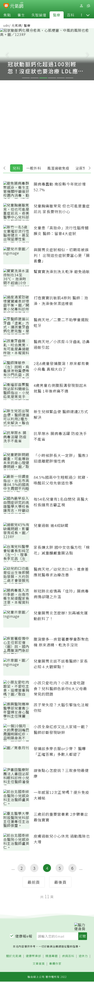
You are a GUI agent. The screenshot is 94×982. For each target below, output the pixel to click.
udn (6, 25)
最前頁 (34, 882)
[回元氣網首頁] (16, 5)
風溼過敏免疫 (58, 168)
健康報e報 (23, 936)
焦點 (7, 15)
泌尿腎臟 (83, 168)
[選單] (88, 6)
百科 (70, 15)
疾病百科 (68, 956)
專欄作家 (55, 963)
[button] (88, 15)
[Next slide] (87, 54)
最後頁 (60, 882)
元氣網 (16, 25)
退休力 (83, 956)
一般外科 (33, 168)
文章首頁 (39, 963)
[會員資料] (81, 6)
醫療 (56, 15)
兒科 (16, 168)
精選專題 (51, 956)
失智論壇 (38, 15)
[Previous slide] (6, 54)
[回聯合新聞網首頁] (6, 6)
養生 (21, 15)
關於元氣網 (13, 956)
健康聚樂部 (33, 956)
